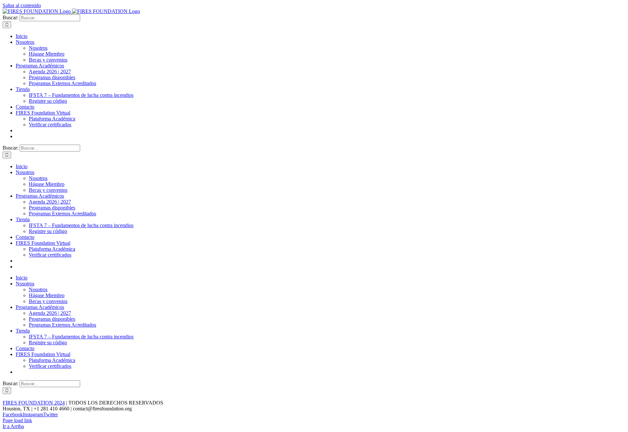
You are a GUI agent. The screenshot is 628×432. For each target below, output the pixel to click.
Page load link (17, 420)
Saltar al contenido (22, 5)
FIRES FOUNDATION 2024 (34, 402)
